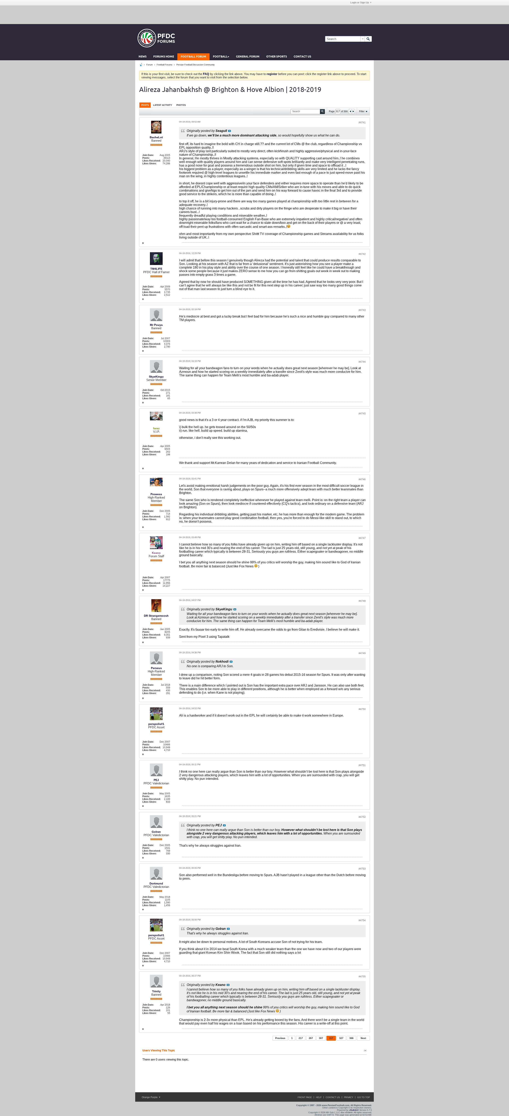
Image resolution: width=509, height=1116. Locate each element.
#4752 (362, 817)
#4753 (362, 868)
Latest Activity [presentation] (162, 105)
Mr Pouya (156, 324)
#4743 (362, 310)
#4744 (362, 361)
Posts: (146, 158)
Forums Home (163, 57)
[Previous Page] (350, 111)
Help (319, 1097)
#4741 (362, 122)
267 (311, 1038)
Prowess (156, 494)
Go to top (363, 1097)
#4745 (362, 413)
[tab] (145, 105)
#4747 (362, 538)
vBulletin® (354, 1110)
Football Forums (164, 64)
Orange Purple (150, 1097)
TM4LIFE (156, 268)
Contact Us (302, 57)
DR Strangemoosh (156, 615)
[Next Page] (353, 111)
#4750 (362, 709)
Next (363, 1038)
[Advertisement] (254, 14)
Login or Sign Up (359, 2)
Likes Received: (151, 160)
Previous (280, 1038)
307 (321, 1038)
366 (351, 1038)
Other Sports (276, 57)
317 (331, 1038)
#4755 (362, 976)
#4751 (362, 765)
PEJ (156, 780)
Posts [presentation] (145, 105)
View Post (229, 131)
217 (301, 1038)
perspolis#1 (156, 723)
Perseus (156, 668)
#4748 (362, 601)
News (143, 57)
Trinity (156, 991)
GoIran (156, 831)
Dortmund (156, 883)
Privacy (348, 1097)
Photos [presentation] (181, 105)
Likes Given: (149, 163)
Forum (149, 64)
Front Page (305, 1097)
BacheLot (156, 137)
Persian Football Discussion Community (195, 64)
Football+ (221, 57)
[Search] (368, 39)
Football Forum (193, 57)
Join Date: (148, 155)
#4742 (362, 254)
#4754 (362, 920)
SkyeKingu (156, 376)
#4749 (362, 653)
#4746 (362, 479)
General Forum (247, 57)
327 (341, 1038)
